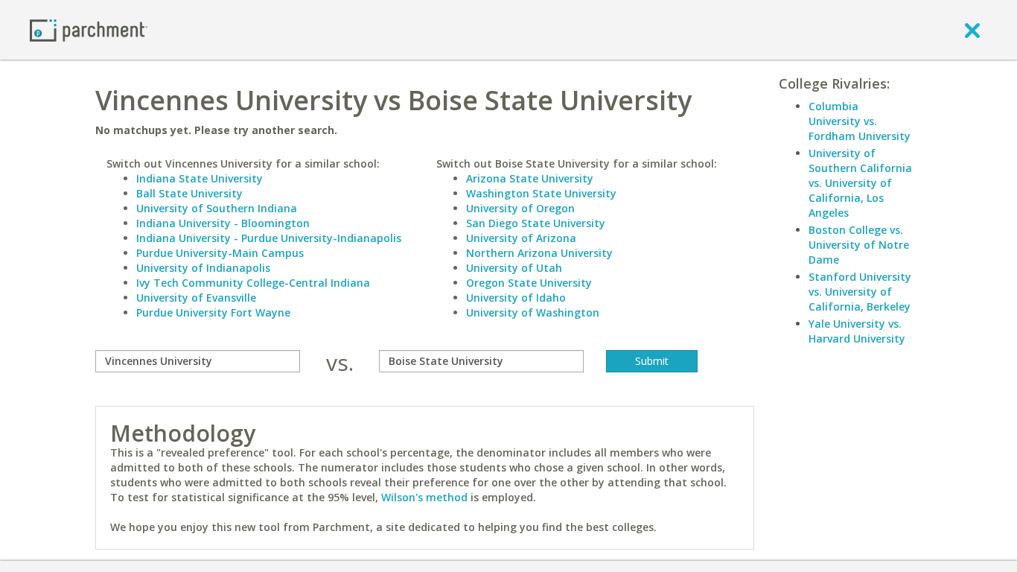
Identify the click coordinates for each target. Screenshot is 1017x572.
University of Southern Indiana (216, 208)
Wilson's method (424, 497)
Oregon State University (529, 283)
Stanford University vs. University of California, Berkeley (860, 292)
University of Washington (532, 312)
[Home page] (88, 29)
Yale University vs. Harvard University (857, 331)
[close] (972, 30)
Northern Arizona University (539, 253)
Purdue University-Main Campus (220, 253)
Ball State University (189, 193)
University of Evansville (196, 297)
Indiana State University (199, 178)
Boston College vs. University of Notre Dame (859, 245)
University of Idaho (516, 297)
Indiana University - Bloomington (223, 223)
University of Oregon (520, 208)
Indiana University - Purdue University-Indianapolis (268, 238)
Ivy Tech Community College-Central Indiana (253, 283)
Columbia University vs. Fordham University (860, 121)
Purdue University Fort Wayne (213, 312)
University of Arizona (521, 238)
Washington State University (541, 193)
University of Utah (514, 268)
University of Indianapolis (203, 268)
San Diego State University (535, 223)
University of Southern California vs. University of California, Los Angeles (860, 183)
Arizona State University (529, 178)
